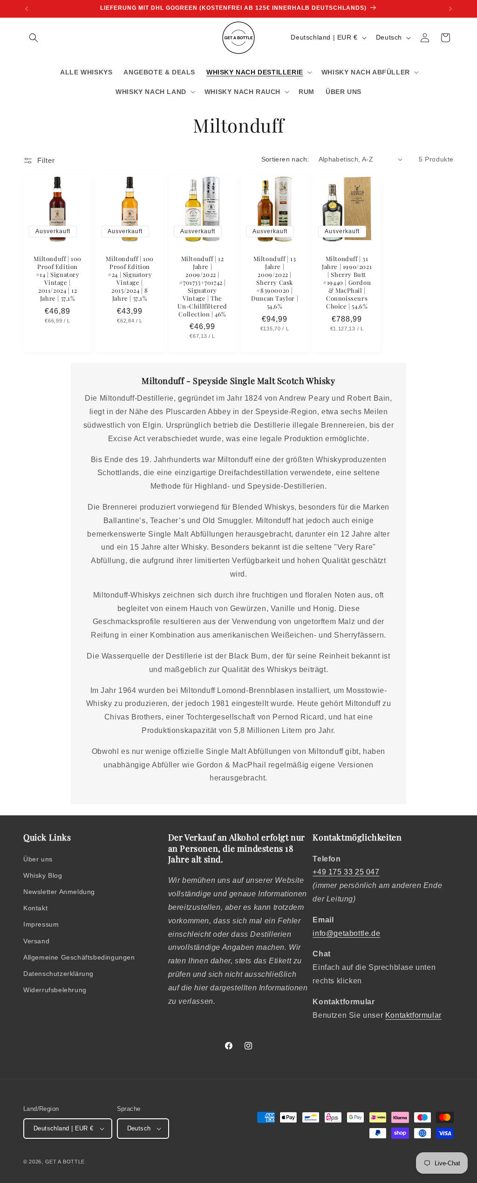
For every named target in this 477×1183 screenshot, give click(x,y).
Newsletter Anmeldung (59, 891)
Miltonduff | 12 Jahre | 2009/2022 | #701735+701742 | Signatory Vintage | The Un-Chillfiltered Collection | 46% (202, 286)
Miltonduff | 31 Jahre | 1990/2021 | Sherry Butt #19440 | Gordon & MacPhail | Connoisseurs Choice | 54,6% (347, 282)
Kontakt (35, 908)
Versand (36, 941)
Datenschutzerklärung (58, 973)
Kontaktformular (413, 1015)
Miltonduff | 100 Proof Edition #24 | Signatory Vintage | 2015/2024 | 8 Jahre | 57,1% (130, 278)
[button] (33, 37)
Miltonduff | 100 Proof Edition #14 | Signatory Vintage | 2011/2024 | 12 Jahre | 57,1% (58, 278)
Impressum (41, 924)
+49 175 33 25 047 (346, 872)
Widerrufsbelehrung (55, 990)
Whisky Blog (42, 875)
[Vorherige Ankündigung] (26, 9)
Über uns (38, 859)
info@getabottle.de (346, 933)
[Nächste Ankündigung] (450, 9)
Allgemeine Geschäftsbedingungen (79, 957)
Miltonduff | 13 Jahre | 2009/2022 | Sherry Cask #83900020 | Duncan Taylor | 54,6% (274, 282)
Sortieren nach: (285, 159)
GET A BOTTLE (65, 1161)
